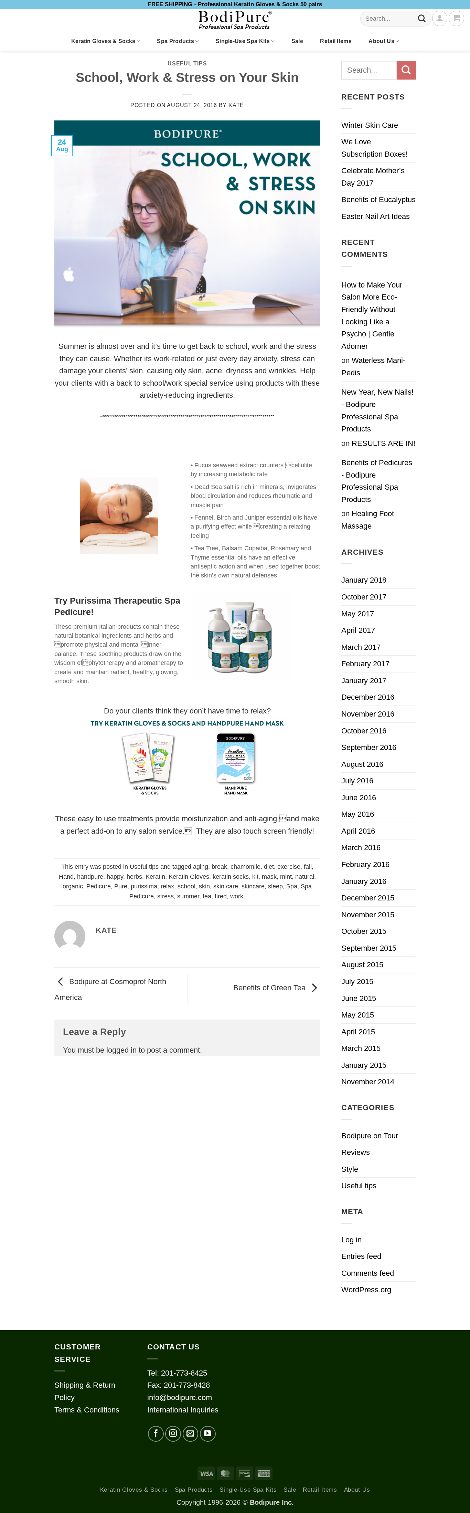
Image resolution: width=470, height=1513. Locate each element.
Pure (120, 886)
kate (236, 105)
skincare (253, 886)
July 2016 (357, 780)
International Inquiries (182, 1410)
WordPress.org (366, 1289)
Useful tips (187, 63)
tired (221, 896)
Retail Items (336, 41)
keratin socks (231, 876)
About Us (381, 41)
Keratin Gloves (189, 876)
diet (269, 866)
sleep (275, 886)
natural (304, 876)
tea (207, 896)
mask (269, 876)
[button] (456, 18)
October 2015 (363, 931)
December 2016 (367, 697)
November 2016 (367, 714)
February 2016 (365, 864)
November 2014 (367, 1081)
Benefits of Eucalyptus (378, 199)
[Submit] (422, 19)
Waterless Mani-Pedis (373, 366)
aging (200, 866)
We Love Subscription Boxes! (374, 147)
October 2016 (363, 731)
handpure (90, 876)
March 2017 (361, 647)
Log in (351, 1239)
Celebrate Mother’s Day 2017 (373, 176)
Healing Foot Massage (367, 519)
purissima (144, 886)
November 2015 (367, 914)
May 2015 (357, 1015)
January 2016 (363, 881)
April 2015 (358, 1031)
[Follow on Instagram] (173, 1434)
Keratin (155, 876)
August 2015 (362, 964)
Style (349, 1169)
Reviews (355, 1152)
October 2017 (363, 597)
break (219, 866)
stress (165, 896)
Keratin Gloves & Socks (103, 41)
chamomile (245, 866)
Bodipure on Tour (369, 1135)
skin (204, 886)
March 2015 (361, 1048)
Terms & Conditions (86, 1410)
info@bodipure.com (179, 1397)
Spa (291, 886)
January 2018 (363, 580)
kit (255, 876)
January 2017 (363, 680)
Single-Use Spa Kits (243, 41)
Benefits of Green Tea (270, 987)
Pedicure (98, 886)
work (236, 896)
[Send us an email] (191, 1434)
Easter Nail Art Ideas (375, 216)
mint (286, 876)
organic (73, 886)
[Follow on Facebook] (156, 1434)
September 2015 (368, 948)
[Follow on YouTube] (208, 1434)
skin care (225, 886)
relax (167, 886)
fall (308, 866)
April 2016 (358, 831)
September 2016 (368, 747)
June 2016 (358, 797)
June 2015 (358, 998)
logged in (121, 1050)
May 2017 (357, 613)
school (186, 886)
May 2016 (357, 814)
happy (115, 876)
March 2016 (361, 847)
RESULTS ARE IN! (383, 443)
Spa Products (175, 41)
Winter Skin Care (369, 125)
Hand (66, 876)
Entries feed (361, 1256)
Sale (297, 41)
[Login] (439, 18)
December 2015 (367, 898)
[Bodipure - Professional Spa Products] (235, 20)
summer (188, 896)
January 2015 (363, 1065)
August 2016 (362, 764)
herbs (134, 876)
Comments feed (367, 1273)
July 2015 (357, 981)
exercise (288, 866)
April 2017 (358, 630)
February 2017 (365, 663)
